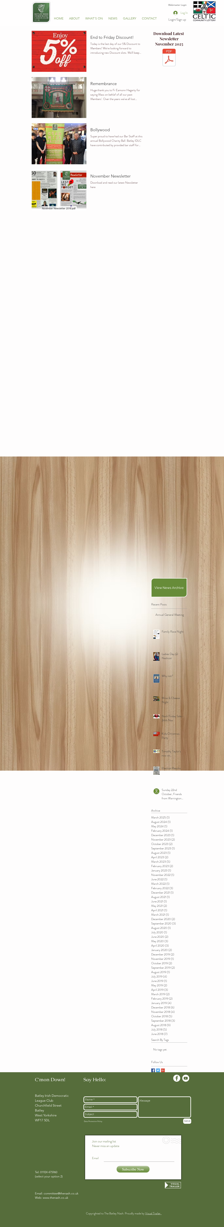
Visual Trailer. (153, 1213)
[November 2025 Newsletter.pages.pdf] (169, 57)
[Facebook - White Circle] (176, 1078)
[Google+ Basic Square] (163, 1070)
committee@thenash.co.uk (61, 1193)
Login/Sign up (177, 19)
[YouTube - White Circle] (185, 1078)
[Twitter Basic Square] (158, 1070)
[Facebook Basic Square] (153, 1070)
